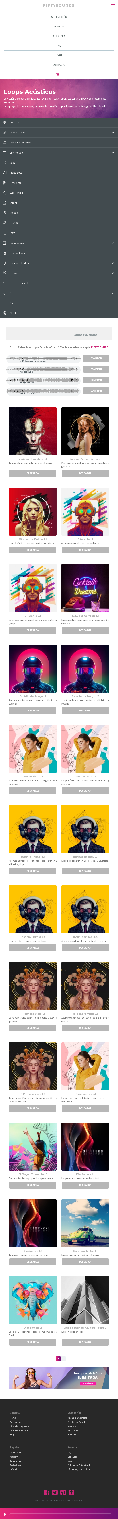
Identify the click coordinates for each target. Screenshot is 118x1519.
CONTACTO (59, 64)
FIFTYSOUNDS (99, 347)
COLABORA (59, 36)
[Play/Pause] (5, 1514)
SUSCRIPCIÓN (59, 17)
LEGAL (59, 55)
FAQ (59, 45)
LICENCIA (59, 26)
